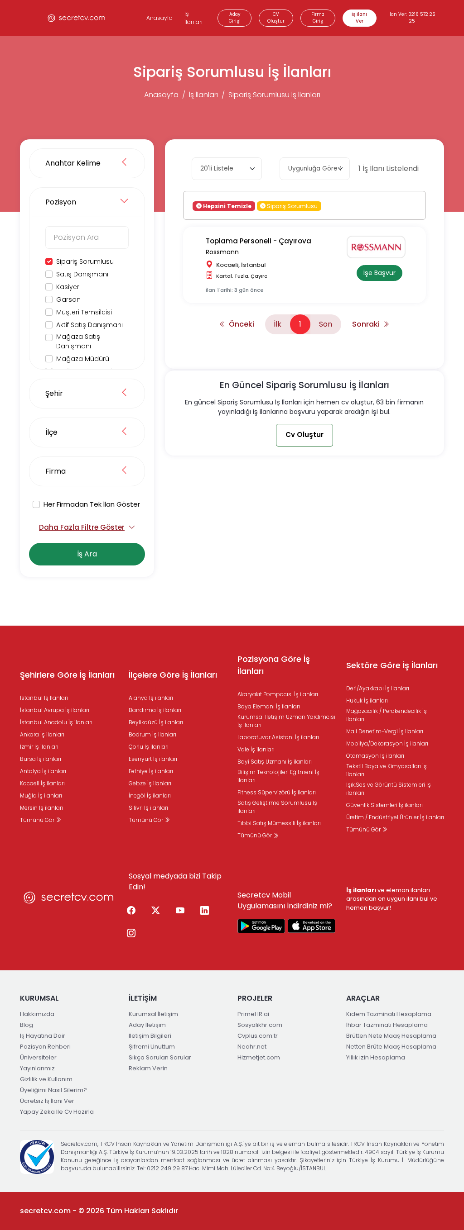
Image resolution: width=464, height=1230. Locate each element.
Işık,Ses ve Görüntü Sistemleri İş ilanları (388, 789)
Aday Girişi (235, 17)
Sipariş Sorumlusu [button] (292, 205)
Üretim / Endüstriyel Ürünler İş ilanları (395, 817)
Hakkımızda (37, 1014)
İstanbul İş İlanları (44, 698)
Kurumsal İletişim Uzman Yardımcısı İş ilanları (286, 721)
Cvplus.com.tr (257, 1035)
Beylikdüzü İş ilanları (156, 722)
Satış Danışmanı (82, 274)
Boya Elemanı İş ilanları (268, 706)
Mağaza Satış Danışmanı (78, 341)
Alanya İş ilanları (151, 698)
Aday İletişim (147, 1025)
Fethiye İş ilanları (151, 771)
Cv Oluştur (304, 434)
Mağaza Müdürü (82, 358)
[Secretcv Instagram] (131, 933)
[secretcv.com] (76, 18)
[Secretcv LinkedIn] (204, 911)
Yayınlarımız (37, 1068)
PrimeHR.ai (253, 1014)
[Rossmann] (379, 247)
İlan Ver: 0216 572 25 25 (411, 17)
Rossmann (222, 251)
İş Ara (87, 554)
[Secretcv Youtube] (180, 911)
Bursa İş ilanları (40, 759)
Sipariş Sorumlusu (85, 261)
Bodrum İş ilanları (152, 734)
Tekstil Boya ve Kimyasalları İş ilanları (386, 770)
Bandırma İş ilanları (155, 710)
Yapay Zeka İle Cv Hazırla (57, 1111)
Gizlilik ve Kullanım (46, 1079)
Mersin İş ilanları (41, 808)
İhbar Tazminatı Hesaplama (387, 1025)
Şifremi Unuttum (152, 1046)
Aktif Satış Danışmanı (89, 324)
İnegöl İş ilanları (150, 795)
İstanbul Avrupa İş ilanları (54, 710)
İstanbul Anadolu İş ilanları (56, 722)
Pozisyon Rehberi (45, 1046)
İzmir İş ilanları (39, 746)
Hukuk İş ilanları (367, 700)
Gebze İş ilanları (150, 783)
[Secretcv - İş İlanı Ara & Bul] (261, 926)
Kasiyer (67, 286)
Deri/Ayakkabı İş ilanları (377, 688)
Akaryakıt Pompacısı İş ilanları (277, 694)
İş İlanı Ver (359, 17)
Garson (68, 299)
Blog (26, 1025)
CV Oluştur (276, 17)
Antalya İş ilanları (43, 771)
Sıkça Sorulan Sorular (160, 1057)
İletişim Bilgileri (150, 1035)
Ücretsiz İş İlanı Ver (47, 1101)
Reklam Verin (148, 1068)
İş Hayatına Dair (42, 1035)
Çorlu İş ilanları (149, 746)
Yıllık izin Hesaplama (375, 1057)
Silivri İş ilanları (148, 808)
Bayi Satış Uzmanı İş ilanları (274, 761)
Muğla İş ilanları (41, 795)
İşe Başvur (379, 272)
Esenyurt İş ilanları (153, 759)
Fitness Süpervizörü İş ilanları (276, 792)
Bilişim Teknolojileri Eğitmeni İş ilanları (278, 776)
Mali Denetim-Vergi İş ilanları (384, 731)
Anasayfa (159, 18)
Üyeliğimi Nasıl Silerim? (53, 1090)
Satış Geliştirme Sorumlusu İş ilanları (277, 807)
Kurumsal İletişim (153, 1014)
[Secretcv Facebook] (131, 911)
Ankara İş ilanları (42, 734)
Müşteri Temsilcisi (84, 312)
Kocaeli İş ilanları (42, 783)
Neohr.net (251, 1046)
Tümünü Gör (38, 820)
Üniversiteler (38, 1057)
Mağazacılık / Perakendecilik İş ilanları (386, 715)
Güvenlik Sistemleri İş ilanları (384, 805)
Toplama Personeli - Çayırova (258, 241)
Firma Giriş (317, 17)
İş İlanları (193, 18)
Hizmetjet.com (258, 1057)
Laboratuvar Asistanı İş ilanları (278, 737)
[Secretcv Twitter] (155, 911)
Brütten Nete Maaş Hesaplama (391, 1035)
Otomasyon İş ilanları (375, 756)
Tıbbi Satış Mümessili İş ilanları (279, 823)
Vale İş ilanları (256, 749)
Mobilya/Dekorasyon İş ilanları (387, 743)
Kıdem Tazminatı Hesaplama (388, 1014)
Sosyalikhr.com (259, 1025)
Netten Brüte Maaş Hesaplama (391, 1046)
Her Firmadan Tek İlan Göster (92, 504)
